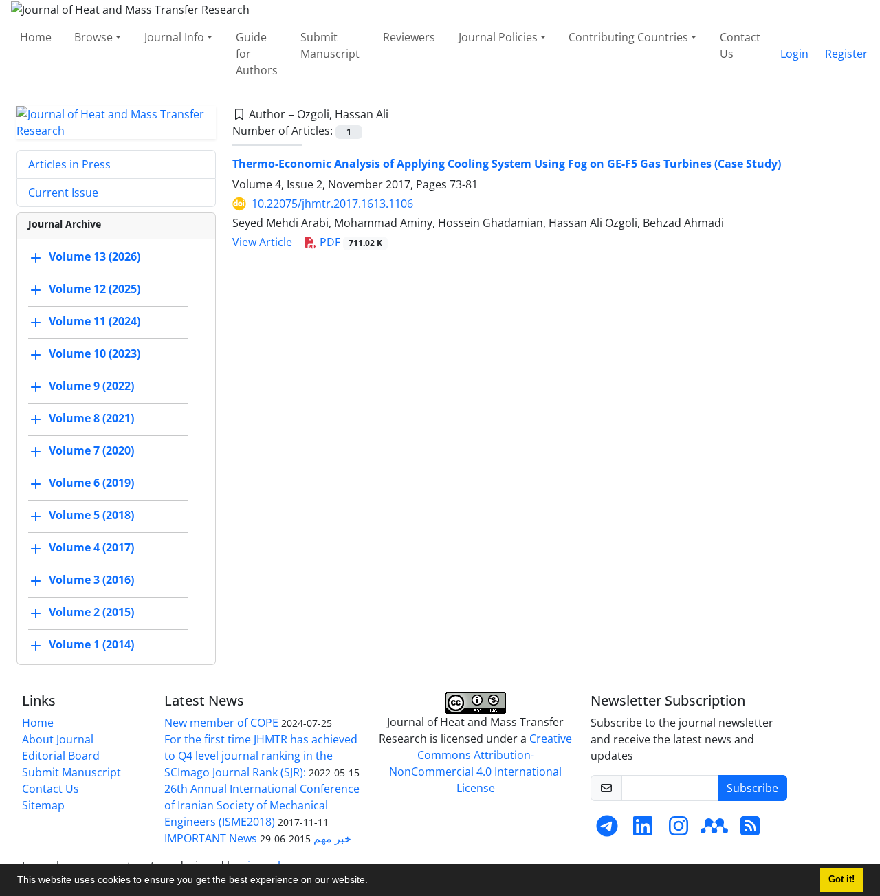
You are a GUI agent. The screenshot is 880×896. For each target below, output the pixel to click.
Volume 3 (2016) (91, 579)
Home (36, 37)
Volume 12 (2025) (94, 288)
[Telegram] (607, 830)
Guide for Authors (257, 54)
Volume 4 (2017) (91, 547)
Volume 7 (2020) (91, 450)
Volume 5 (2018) (91, 515)
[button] (373, 881)
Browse (93, 37)
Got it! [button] (841, 879)
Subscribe (752, 788)
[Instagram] (678, 830)
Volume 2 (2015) (91, 612)
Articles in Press (69, 164)
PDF (349, 242)
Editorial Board (61, 755)
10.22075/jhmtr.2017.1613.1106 (332, 203)
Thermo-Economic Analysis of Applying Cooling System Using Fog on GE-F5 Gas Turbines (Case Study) (506, 163)
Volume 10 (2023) (94, 353)
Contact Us (740, 45)
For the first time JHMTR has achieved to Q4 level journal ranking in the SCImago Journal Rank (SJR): (261, 756)
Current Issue (63, 192)
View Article (262, 242)
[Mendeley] (714, 830)
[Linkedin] (642, 830)
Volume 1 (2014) (91, 644)
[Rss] (750, 830)
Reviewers (409, 37)
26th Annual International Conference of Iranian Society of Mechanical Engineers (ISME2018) (262, 805)
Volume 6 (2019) (91, 482)
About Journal (58, 739)
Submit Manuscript (330, 45)
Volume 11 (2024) (94, 321)
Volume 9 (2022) (91, 385)
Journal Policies (498, 37)
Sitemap (43, 805)
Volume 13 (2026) (94, 256)
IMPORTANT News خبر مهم (257, 838)
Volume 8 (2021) (91, 418)
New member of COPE (221, 722)
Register (846, 53)
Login (794, 53)
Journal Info (174, 37)
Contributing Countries (628, 37)
